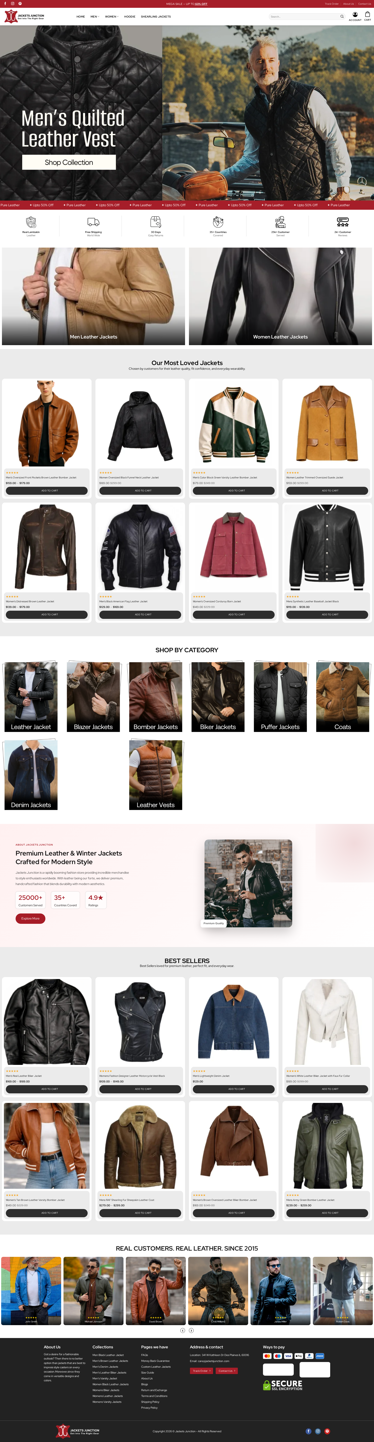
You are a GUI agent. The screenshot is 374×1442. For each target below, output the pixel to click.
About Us (348, 3)
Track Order (332, 3)
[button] (367, 16)
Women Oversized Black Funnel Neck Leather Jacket (129, 477)
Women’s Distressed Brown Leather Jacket (30, 601)
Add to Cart (49, 490)
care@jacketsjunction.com (213, 1361)
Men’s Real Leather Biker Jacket (24, 1076)
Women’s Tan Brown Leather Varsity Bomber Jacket (35, 1200)
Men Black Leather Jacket (108, 1355)
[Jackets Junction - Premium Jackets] (40, 16)
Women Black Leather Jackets (111, 1384)
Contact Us (364, 3)
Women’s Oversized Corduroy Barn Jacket (217, 601)
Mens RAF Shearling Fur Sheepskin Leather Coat (126, 1200)
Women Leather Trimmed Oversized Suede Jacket (314, 477)
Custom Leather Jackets (156, 1366)
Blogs (144, 1384)
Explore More (30, 918)
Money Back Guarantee (155, 1361)
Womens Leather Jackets (108, 1396)
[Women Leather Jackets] (280, 296)
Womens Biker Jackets (106, 1390)
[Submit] (342, 16)
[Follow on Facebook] (5, 4)
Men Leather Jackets (93, 337)
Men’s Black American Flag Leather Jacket (123, 601)
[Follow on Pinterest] (20, 4)
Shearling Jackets (156, 16)
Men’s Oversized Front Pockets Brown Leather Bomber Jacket (41, 477)
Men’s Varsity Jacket (105, 1378)
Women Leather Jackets (280, 337)
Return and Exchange (154, 1390)
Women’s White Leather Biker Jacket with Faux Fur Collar (318, 1076)
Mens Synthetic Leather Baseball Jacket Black (312, 601)
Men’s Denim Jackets (105, 1366)
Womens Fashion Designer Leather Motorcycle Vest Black (132, 1076)
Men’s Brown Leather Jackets (110, 1361)
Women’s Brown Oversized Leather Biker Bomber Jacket (225, 1200)
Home (81, 16)
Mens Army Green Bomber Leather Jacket (310, 1200)
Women (110, 16)
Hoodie (129, 16)
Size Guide (147, 1372)
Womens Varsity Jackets (107, 1402)
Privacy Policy (149, 1407)
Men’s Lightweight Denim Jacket (211, 1076)
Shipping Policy (150, 1402)
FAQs (144, 1355)
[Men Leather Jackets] (93, 296)
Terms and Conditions (154, 1396)
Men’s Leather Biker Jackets (109, 1372)
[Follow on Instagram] (12, 4)
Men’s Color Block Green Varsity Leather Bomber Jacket (225, 477)
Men (94, 16)
